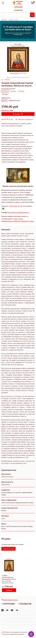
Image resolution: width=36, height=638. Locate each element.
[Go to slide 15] (25, 77)
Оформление (6, 98)
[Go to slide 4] (11, 77)
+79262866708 (18, 10)
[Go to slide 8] (16, 77)
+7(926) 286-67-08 (15, 206)
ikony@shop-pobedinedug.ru (18, 212)
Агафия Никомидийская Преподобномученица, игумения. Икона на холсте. (9, 579)
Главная (4, 20)
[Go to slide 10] (19, 77)
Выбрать (9, 590)
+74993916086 (18, 7)
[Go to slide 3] (10, 77)
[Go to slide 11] (20, 77)
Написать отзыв (8, 549)
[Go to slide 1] (7, 77)
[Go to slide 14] (24, 77)
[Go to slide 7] (15, 77)
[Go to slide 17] (28, 77)
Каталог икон (13, 20)
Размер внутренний (8, 89)
